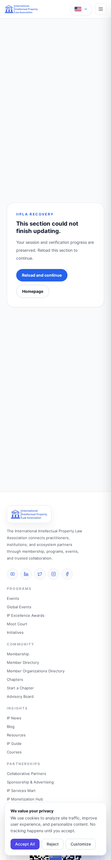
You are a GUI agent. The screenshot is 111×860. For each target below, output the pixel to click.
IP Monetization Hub (25, 799)
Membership (18, 654)
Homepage (32, 291)
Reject (53, 844)
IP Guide (14, 743)
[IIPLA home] (21, 9)
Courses (14, 752)
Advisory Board (20, 696)
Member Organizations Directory (36, 671)
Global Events (19, 607)
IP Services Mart (21, 790)
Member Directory (23, 662)
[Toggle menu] (100, 9)
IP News (14, 718)
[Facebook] (67, 574)
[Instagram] (53, 574)
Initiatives (15, 632)
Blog (11, 726)
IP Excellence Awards (25, 615)
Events (13, 598)
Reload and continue (42, 275)
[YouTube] (12, 574)
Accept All (25, 844)
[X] (40, 574)
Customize (81, 844)
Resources (16, 735)
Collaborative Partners (26, 773)
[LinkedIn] (26, 574)
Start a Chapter (20, 688)
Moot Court (17, 624)
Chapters (15, 679)
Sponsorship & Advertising (30, 782)
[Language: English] (81, 9)
